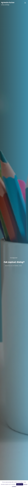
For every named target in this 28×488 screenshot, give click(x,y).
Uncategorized (13, 257)
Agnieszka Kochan (7, 2)
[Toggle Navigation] (25, 2)
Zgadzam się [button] (19, 484)
